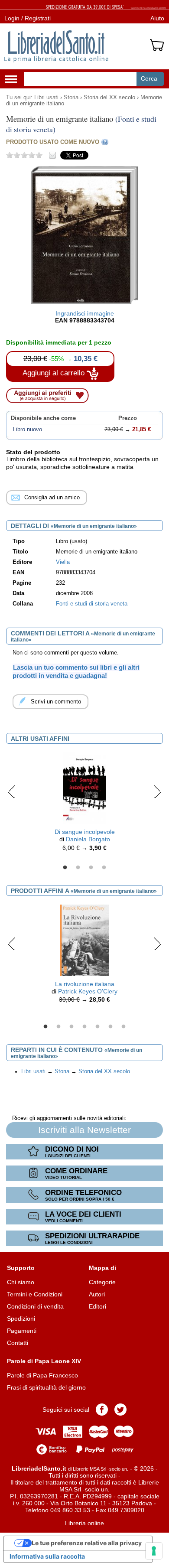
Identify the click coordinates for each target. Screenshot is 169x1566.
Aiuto (157, 18)
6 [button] (110, 1026)
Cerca (149, 78)
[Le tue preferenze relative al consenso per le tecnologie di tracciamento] (154, 1551)
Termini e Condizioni (34, 1294)
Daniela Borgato (88, 839)
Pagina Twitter (120, 1409)
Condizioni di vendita (35, 1306)
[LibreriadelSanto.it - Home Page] (56, 46)
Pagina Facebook (102, 1409)
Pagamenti (21, 1330)
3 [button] (91, 867)
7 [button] (123, 1026)
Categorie (102, 1282)
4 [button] (104, 867)
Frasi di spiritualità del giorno (46, 1387)
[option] (84, 804)
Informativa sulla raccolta (47, 1556)
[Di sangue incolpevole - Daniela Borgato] (84, 788)
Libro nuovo (27, 429)
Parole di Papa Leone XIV (44, 1361)
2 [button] (78, 867)
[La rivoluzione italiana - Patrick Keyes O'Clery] (84, 939)
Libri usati (46, 97)
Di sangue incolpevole (85, 831)
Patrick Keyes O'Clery (87, 991)
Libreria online (84, 1523)
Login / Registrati (27, 18)
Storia (71, 97)
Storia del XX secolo (109, 97)
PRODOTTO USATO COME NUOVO (52, 142)
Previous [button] (11, 791)
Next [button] (157, 791)
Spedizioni (21, 1318)
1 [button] (65, 867)
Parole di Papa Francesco (42, 1375)
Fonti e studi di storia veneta (91, 604)
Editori (97, 1306)
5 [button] (97, 1026)
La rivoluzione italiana (84, 983)
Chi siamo (20, 1282)
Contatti (17, 1342)
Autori (97, 1294)
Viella (63, 562)
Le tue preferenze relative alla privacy (87, 1542)
